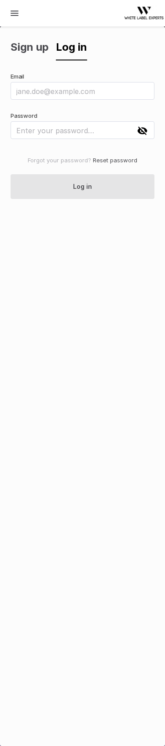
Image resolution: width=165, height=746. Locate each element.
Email (17, 76)
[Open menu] (14, 13)
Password (24, 115)
